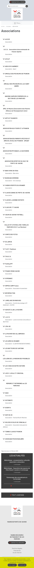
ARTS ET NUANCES (11, 118)
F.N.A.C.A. (8, 256)
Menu (18, 23)
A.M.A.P (7, 59)
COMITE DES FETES (11, 234)
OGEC (7, 393)
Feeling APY (9, 264)
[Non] (32, 562)
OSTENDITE (9, 400)
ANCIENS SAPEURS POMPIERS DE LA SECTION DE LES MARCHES (16, 97)
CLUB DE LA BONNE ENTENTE (14, 200)
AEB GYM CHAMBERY (11, 66)
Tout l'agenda (18, 495)
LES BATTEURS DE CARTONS (14, 348)
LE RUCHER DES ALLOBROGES (15, 334)
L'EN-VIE (8, 326)
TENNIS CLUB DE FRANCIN (13, 431)
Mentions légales (17, 548)
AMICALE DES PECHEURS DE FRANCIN (17, 74)
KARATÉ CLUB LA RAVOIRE (14, 310)
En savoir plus (22, 565)
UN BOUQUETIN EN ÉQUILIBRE (14, 439)
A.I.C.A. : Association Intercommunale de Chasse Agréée (16, 50)
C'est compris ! (12, 565)
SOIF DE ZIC (9, 415)
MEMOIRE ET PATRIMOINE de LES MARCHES (16, 384)
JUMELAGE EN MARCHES (13, 300)
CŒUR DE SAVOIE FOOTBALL (14, 215)
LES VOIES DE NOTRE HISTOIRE (15, 366)
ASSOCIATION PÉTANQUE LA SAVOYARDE (16, 151)
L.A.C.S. (7, 317)
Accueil (3, 26)
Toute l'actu (17, 486)
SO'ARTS (8, 407)
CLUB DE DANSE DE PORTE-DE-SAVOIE (17, 193)
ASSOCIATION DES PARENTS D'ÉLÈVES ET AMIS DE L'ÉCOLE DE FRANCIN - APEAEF (16, 140)
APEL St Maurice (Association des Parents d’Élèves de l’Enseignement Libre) (16, 110)
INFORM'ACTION (10, 293)
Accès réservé (17, 552)
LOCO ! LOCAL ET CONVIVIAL (14, 373)
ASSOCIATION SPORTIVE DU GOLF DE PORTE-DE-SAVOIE (16, 162)
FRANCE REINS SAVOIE (12, 271)
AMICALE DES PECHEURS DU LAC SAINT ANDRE (16, 85)
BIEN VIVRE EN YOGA (11, 171)
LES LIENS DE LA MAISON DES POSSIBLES (16, 358)
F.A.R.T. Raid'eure (10, 249)
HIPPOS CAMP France (12, 286)
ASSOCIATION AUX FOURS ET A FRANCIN (16, 128)
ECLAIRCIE (8, 242)
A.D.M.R (7, 39)
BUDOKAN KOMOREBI (11, 178)
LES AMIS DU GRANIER (12, 341)
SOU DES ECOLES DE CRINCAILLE (15, 422)
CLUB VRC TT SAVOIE (12, 207)
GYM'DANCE (8, 278)
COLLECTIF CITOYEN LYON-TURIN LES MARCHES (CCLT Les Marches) (16, 226)
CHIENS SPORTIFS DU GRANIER (15, 185)
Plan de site (17, 550)
